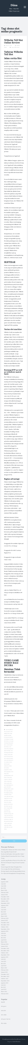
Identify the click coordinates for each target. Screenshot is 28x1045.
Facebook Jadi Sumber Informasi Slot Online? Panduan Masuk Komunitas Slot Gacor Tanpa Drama (12, 856)
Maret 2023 (4, 968)
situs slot (3, 1010)
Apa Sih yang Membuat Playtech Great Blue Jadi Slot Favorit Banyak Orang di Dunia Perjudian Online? (13, 862)
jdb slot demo (10, 796)
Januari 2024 (4, 946)
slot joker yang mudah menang (8, 808)
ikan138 (3, 1002)
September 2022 (5, 980)
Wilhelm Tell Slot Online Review (13, 41)
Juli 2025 (3, 907)
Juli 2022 (3, 985)
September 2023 (5, 955)
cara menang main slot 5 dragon (8, 752)
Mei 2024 (3, 937)
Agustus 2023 (4, 957)
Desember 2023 (5, 948)
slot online (4, 1014)
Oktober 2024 (4, 927)
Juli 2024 (3, 933)
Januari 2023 (4, 972)
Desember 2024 (5, 922)
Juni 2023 (3, 961)
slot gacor (3, 1006)
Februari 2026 (4, 892)
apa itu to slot (9, 731)
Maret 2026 (4, 890)
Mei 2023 (3, 963)
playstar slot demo (8, 804)
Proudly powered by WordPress (11, 1039)
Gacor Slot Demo (15, 47)
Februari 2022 (4, 993)
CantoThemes (16, 1041)
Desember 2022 (5, 974)
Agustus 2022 (4, 983)
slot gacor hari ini (5, 1019)
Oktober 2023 (4, 953)
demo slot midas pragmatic (8, 767)
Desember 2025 (5, 896)
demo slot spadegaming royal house (8, 775)
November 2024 (5, 925)
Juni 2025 (3, 909)
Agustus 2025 (4, 905)
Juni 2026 (3, 886)
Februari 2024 (4, 944)
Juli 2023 (3, 959)
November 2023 (5, 950)
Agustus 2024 (4, 931)
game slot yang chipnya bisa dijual (8, 790)
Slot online (4, 1023)
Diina (14, 5)
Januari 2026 (4, 894)
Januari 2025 (4, 920)
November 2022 (5, 976)
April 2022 (3, 989)
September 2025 (5, 903)
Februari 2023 (4, 970)
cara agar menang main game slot (8, 742)
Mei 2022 (3, 987)
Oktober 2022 (4, 978)
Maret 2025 (4, 916)
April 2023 (3, 965)
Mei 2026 (3, 888)
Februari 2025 (4, 918)
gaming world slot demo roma (8, 794)
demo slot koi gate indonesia (8, 764)
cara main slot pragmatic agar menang (8, 748)
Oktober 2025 (4, 901)
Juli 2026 (3, 884)
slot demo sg (7, 806)
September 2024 (5, 929)
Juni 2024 (3, 935)
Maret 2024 (4, 942)
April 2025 (3, 914)
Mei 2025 (3, 912)
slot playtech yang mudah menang (7, 811)
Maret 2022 (4, 991)
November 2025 (5, 899)
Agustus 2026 (4, 881)
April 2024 (3, 940)
